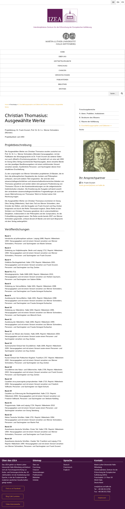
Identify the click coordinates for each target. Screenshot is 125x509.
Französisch (67, 467)
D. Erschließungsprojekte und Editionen (29, 104)
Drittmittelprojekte (62, 61)
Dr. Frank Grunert (88, 183)
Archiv (81, 130)
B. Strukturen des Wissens (89, 117)
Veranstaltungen (62, 75)
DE (113, 2)
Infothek (62, 89)
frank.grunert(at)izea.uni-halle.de (92, 185)
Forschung (62, 66)
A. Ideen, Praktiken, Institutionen (91, 113)
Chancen (62, 70)
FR (122, 2)
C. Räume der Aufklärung (89, 122)
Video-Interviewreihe (13, 504)
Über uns (62, 56)
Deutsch (66, 465)
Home (6, 104)
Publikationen (62, 80)
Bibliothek (62, 84)
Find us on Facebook (13, 488)
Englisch (66, 470)
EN (118, 2)
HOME (62, 52)
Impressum (102, 498)
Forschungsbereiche (87, 109)
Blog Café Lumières (13, 496)
